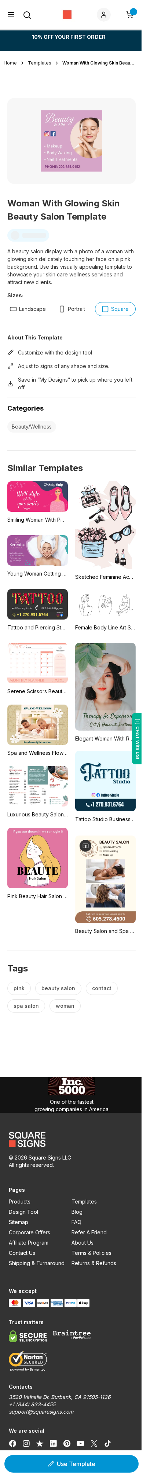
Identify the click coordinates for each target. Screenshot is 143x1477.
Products (19, 1201)
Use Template (76, 1463)
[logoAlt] (71, 1139)
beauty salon (58, 988)
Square (120, 309)
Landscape (32, 309)
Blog (77, 1212)
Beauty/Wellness (32, 426)
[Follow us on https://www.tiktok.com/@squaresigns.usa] (107, 1443)
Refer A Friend (89, 1232)
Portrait (76, 309)
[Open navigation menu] (11, 14)
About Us (83, 1242)
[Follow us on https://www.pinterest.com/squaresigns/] (67, 1443)
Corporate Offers (29, 1232)
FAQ (76, 1222)
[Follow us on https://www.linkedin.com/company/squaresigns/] (53, 1443)
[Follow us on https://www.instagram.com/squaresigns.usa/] (26, 1443)
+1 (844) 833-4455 (32, 1404)
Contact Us (22, 1253)
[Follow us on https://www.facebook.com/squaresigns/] (12, 1443)
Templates (84, 1201)
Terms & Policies (91, 1253)
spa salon (26, 1006)
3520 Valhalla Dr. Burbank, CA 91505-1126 (60, 1397)
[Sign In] (105, 14)
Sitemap (18, 1222)
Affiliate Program (28, 1242)
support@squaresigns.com (41, 1411)
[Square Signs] (67, 14)
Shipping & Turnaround (37, 1263)
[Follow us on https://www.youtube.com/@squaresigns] (80, 1443)
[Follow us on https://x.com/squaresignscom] (94, 1443)
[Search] (27, 15)
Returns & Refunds (94, 1263)
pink (19, 988)
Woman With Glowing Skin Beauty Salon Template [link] (99, 63)
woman (65, 1006)
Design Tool (23, 1212)
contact (101, 988)
